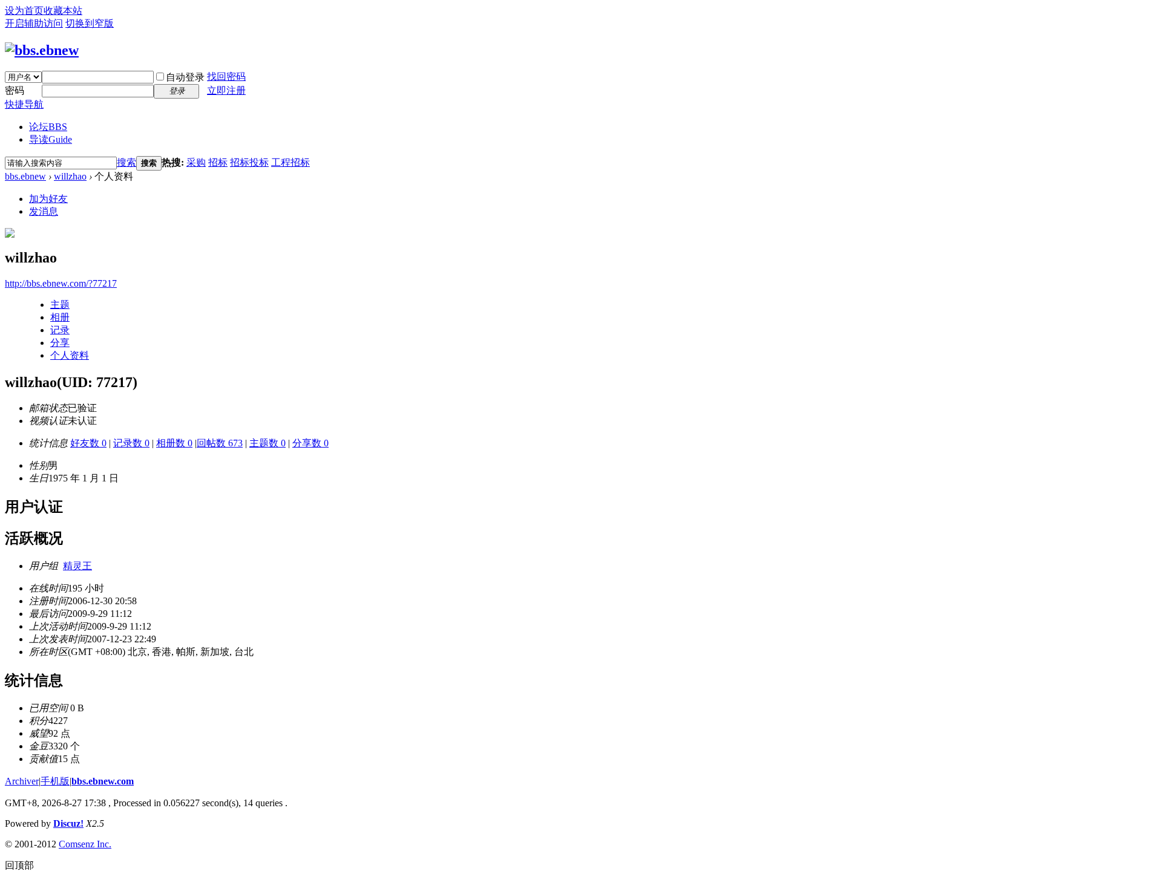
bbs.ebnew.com (102, 781)
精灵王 (77, 566)
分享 (60, 342)
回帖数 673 (220, 443)
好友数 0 (88, 443)
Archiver (22, 781)
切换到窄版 (89, 23)
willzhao (70, 176)
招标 (218, 162)
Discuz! (68, 823)
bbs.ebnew (25, 176)
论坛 (48, 127)
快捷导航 (24, 104)
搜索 (126, 162)
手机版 (55, 781)
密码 (14, 90)
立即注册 (226, 90)
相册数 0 (174, 443)
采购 (196, 162)
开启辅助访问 (34, 23)
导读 (50, 139)
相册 (60, 317)
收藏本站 (63, 10)
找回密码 (226, 76)
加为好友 (48, 199)
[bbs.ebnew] (42, 50)
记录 (60, 330)
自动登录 (185, 77)
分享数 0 (310, 443)
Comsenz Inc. (85, 844)
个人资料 (69, 355)
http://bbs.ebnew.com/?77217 (61, 283)
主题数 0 (267, 443)
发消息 (43, 211)
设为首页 (24, 10)
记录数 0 (131, 443)
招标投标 (249, 162)
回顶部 (19, 865)
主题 (60, 304)
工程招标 (290, 162)
